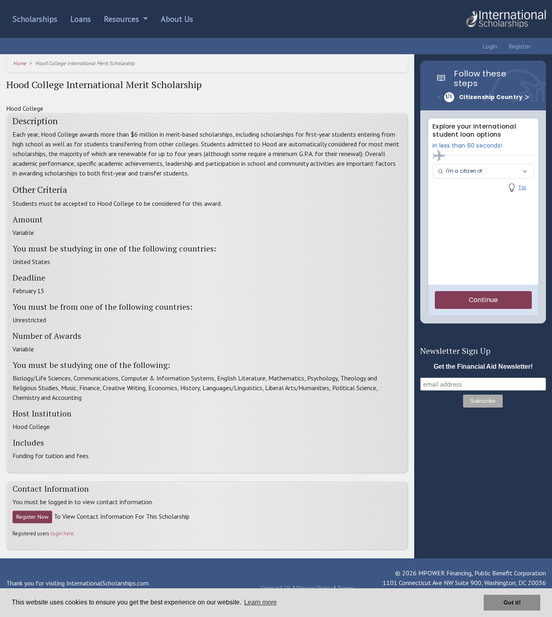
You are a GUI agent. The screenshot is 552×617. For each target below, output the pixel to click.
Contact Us (276, 588)
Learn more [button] (260, 602)
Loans (80, 19)
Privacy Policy (314, 588)
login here (62, 533)
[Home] (506, 19)
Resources (122, 19)
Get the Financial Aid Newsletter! (483, 366)
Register (519, 46)
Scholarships (35, 19)
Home (19, 63)
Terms (345, 588)
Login (489, 46)
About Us (177, 19)
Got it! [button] (512, 602)
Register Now (32, 516)
